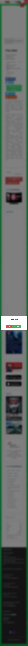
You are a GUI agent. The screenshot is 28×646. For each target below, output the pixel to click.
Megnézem (16, 327)
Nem (9, 327)
